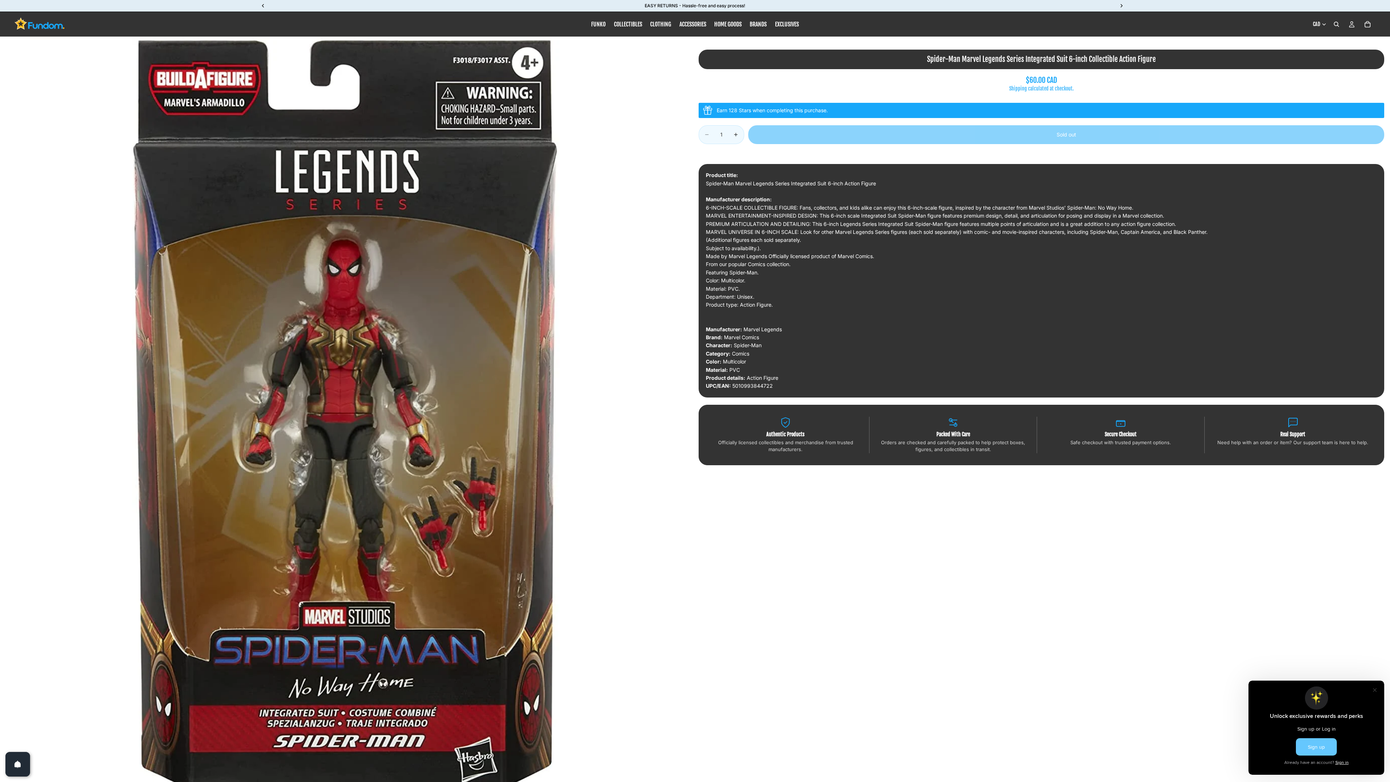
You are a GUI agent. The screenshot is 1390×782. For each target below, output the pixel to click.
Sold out (1066, 134)
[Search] (1336, 24)
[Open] (17, 764)
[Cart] (1368, 24)
